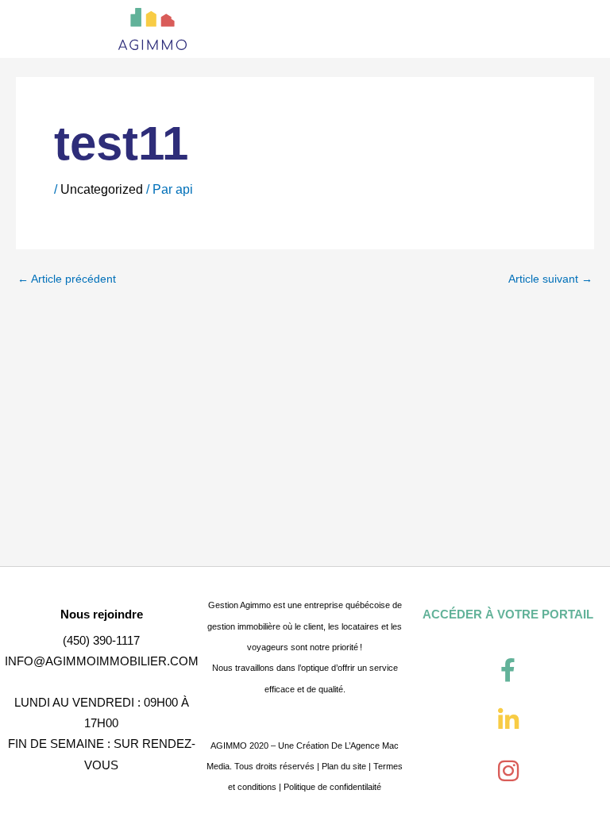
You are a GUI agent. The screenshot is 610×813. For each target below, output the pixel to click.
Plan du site (344, 766)
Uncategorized (101, 189)
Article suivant (550, 279)
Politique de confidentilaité (332, 787)
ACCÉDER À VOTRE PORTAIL (508, 614)
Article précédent (66, 279)
